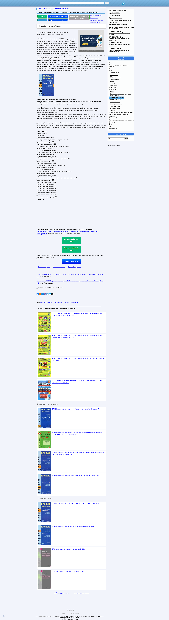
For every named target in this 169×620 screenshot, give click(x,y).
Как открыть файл (96, 15)
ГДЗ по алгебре (114, 13)
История (112, 83)
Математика (114, 75)
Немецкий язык (115, 102)
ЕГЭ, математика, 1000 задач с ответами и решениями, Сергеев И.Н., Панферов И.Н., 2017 (78, 359)
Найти (111, 126)
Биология (113, 89)
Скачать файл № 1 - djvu (71, 240)
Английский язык (115, 99)
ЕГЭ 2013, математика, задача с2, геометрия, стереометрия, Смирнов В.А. (76, 503)
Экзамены (112, 111)
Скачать (42, 16)
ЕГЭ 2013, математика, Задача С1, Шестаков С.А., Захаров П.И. (73, 526)
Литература (114, 85)
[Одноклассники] (40, 294)
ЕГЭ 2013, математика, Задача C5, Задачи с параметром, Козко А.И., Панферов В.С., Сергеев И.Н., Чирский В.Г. (78, 453)
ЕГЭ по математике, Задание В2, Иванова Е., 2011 (68, 571)
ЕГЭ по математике (46, 302)
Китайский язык (115, 108)
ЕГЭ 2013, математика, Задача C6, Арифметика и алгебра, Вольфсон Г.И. (76, 409)
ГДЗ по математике (115, 18)
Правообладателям (74, 267)
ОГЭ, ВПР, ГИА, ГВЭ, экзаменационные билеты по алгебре (119, 33)
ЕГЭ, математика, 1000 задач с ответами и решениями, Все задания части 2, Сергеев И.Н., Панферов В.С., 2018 (77, 314)
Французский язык (116, 104)
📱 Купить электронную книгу (58, 20)
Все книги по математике (117, 10)
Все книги (112, 122)
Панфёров (74, 302)
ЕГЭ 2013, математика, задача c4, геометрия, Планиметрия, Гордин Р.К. (75, 475)
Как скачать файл (44, 267)
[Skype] (50, 294)
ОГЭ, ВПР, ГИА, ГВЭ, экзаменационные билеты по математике (119, 44)
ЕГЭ (110, 70)
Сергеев (66, 302)
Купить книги (71, 261)
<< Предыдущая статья (61, 593)
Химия (112, 92)
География (113, 87)
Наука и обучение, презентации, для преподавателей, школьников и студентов (121, 114)
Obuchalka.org (41, 616)
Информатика (114, 79)
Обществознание (115, 77)
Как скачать (94, 18)
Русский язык (114, 73)
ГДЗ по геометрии (115, 15)
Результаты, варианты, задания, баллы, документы (120, 94)
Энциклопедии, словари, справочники (121, 120)
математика (58, 302)
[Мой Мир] (42, 294)
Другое (111, 124)
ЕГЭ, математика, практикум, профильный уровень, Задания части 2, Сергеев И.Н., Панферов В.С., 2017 (77, 382)
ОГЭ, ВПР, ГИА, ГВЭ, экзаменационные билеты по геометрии (119, 38)
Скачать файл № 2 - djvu (71, 249)
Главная (111, 63)
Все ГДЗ (111, 68)
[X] (52, 294)
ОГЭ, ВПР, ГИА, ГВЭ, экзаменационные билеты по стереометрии (119, 50)
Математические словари (118, 24)
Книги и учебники (114, 118)
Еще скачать (42, 20)
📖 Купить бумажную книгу (58, 16)
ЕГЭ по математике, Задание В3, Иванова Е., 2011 (68, 549)
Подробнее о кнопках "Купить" (50, 26)
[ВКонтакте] (38, 294)
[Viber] (45, 294)
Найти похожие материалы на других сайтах (79, 17)
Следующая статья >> (81, 593)
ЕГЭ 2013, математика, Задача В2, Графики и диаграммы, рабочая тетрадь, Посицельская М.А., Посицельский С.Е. (77, 433)
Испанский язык (115, 106)
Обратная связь (114, 128)
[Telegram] (47, 294)
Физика (112, 81)
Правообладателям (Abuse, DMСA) (96, 21)
